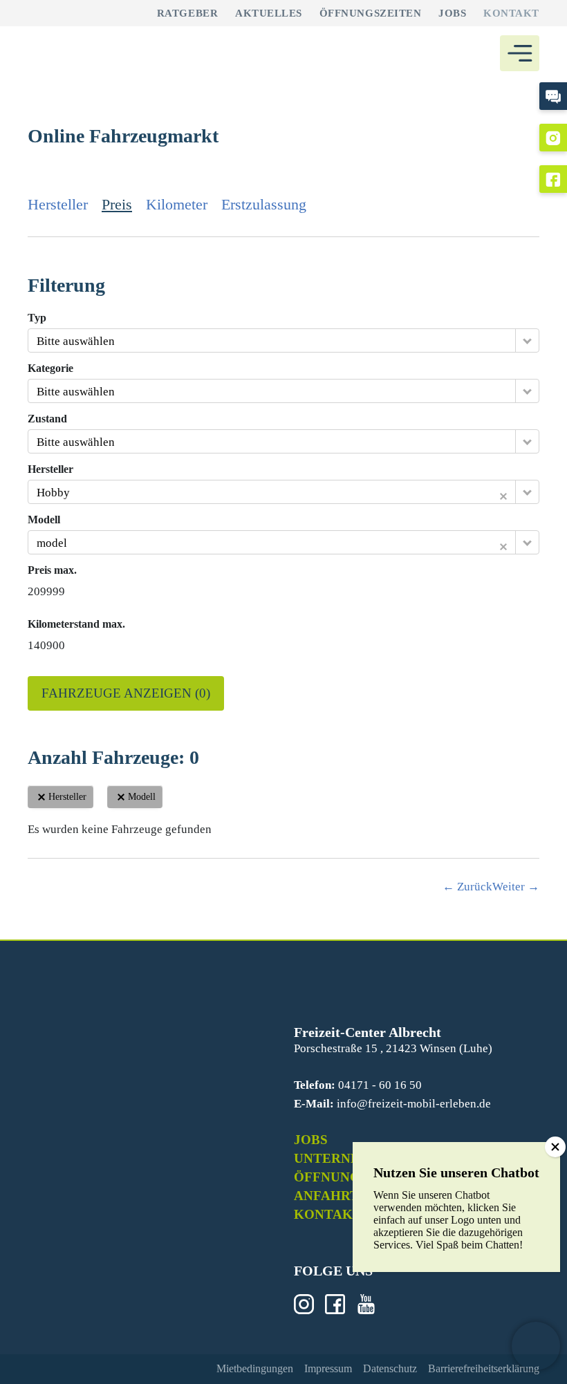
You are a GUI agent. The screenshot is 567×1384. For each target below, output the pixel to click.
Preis (117, 204)
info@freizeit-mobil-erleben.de (414, 1103)
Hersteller (58, 204)
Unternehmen (347, 1158)
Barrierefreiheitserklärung (483, 1368)
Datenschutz (390, 1368)
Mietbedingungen (254, 1368)
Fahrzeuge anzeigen (125, 693)
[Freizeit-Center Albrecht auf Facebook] (553, 179)
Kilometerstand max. (76, 624)
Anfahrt (326, 1195)
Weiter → (515, 886)
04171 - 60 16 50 (380, 1085)
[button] (536, 1346)
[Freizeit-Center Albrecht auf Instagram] (553, 137)
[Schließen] (555, 1147)
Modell (44, 519)
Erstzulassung (263, 204)
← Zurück (467, 886)
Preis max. (52, 570)
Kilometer (176, 204)
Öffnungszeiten (370, 13)
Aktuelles (268, 13)
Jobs (452, 13)
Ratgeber (187, 13)
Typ (37, 318)
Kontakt (511, 13)
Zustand (47, 418)
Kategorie (50, 368)
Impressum (328, 1368)
